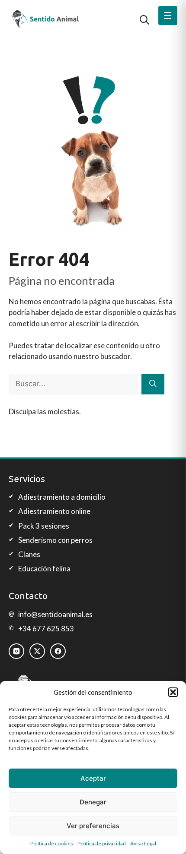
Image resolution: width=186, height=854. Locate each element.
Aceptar (93, 778)
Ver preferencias (93, 826)
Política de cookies (51, 843)
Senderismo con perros (55, 540)
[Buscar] (152, 384)
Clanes (29, 554)
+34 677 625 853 (46, 628)
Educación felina (44, 568)
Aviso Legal (143, 843)
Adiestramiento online (54, 511)
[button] (173, 692)
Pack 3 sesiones (43, 525)
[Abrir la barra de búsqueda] (144, 18)
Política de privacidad (101, 843)
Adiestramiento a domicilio (62, 496)
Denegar (93, 802)
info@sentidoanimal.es (55, 614)
